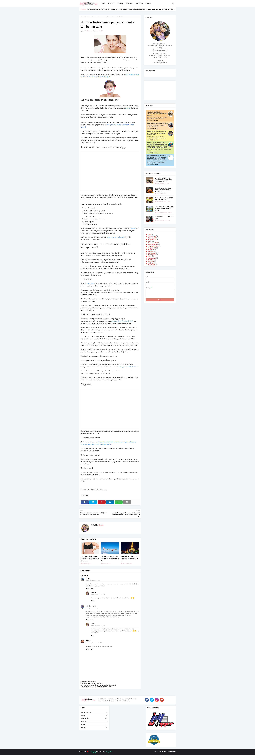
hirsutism (90, 283)
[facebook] (147, 700)
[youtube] (162, 700)
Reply (87, 588)
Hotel (94, 724)
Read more (155, 120)
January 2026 (152, 239)
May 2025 (151, 251)
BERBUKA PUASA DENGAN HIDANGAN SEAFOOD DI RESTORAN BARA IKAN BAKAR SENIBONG (156, 133)
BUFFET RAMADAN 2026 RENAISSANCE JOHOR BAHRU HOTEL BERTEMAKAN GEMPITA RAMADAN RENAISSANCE (157, 157)
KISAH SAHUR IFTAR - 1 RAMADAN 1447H (157, 123)
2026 (150, 234)
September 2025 (153, 246)
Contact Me (163, 751)
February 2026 (152, 238)
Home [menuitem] (103, 3)
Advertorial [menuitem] (139, 3)
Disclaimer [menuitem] (129, 3)
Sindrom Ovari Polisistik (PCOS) (122, 321)
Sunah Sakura (91, 606)
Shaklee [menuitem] (148, 3)
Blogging (93, 752)
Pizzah (88, 641)
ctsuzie (84, 31)
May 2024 (151, 261)
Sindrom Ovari (112, 237)
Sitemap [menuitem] (120, 3)
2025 (150, 241)
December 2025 (153, 243)
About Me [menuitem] (111, 3)
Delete (92, 588)
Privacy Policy (172, 751)
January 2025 (152, 255)
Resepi (94, 727)
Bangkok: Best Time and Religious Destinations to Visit (129, 559)
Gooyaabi (109, 752)
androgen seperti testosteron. (128, 367)
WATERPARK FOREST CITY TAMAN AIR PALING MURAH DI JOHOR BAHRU (164, 208)
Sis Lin (88, 579)
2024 (150, 256)
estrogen (128, 108)
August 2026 (152, 236)
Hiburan (94, 721)
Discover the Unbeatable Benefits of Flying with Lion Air (110, 559)
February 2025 (152, 253)
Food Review (94, 718)
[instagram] (157, 700)
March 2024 (152, 265)
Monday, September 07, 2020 (93, 580)
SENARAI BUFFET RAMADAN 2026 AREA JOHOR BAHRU (164, 198)
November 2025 (153, 244)
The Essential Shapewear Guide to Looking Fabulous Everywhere (90, 559)
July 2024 (151, 260)
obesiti (133, 228)
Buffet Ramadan (94, 712)
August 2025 (152, 248)
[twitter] (152, 700)
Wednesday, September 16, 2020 (94, 643)
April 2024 (151, 263)
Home (82, 17)
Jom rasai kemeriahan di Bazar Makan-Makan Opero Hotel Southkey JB (164, 189)
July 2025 (151, 250)
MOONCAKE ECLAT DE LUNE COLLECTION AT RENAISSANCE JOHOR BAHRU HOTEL (157, 113)
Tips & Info (88, 17)
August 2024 (152, 258)
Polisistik (120, 237)
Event (94, 715)
